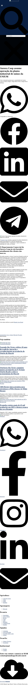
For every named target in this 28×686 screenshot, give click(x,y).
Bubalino (8, 344)
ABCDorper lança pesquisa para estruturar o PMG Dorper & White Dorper (13, 389)
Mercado (15, 335)
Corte (5, 402)
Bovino (2, 402)
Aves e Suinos (9, 335)
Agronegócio (3, 335)
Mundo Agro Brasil (18, 322)
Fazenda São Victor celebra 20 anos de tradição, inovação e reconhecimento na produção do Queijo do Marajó (13, 350)
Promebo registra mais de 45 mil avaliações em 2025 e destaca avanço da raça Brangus (14, 407)
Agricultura (2, 364)
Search (4, 36)
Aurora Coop (4, 240)
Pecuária (20, 335)
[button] (2, 5)
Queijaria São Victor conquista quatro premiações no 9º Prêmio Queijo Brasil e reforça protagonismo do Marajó (12, 371)
